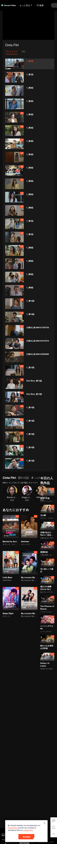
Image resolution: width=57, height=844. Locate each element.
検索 (41, 5)
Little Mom (7, 577)
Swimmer (25, 541)
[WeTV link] (8, 5)
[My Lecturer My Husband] (29, 562)
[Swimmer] (29, 526)
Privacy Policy (13, 828)
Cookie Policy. (28, 830)
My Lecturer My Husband (32, 577)
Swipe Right (8, 613)
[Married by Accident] (11, 526)
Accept (26, 836)
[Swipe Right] (11, 598)
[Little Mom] (11, 562)
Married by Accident (12, 541)
